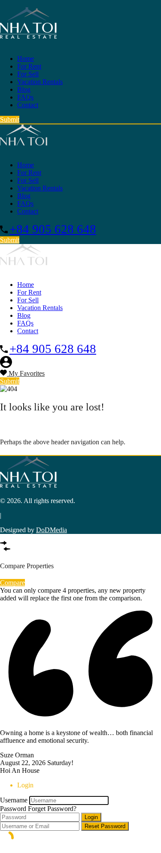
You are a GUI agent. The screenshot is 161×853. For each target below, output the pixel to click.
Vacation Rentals (40, 81)
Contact (27, 105)
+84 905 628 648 (52, 229)
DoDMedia (51, 530)
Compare (12, 582)
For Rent (29, 66)
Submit (9, 119)
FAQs (25, 97)
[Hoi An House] (28, 37)
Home (25, 58)
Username (13, 800)
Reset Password (105, 826)
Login (91, 817)
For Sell (28, 74)
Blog (23, 89)
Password (13, 808)
